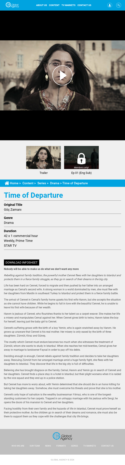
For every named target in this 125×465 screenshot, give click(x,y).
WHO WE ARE (18, 446)
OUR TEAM (35, 446)
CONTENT (54, 5)
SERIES (74, 446)
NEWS (48, 446)
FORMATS (61, 446)
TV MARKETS (69, 5)
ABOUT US (41, 5)
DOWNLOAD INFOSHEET (22, 262)
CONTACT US (84, 5)
